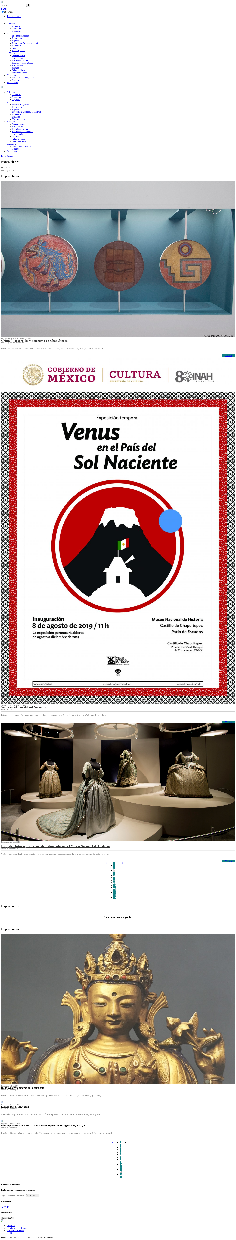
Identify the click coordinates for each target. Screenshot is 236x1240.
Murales (15, 68)
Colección (11, 23)
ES (5, 12)
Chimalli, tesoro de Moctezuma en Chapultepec (34, 340)
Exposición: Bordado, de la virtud (26, 43)
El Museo (11, 53)
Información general (20, 36)
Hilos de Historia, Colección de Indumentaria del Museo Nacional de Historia (55, 846)
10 (114, 885)
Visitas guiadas (18, 50)
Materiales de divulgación (23, 77)
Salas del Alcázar (19, 73)
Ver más (228, 355)
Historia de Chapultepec (22, 63)
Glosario (15, 80)
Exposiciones (17, 38)
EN (11, 12)
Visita (9, 33)
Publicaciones (12, 82)
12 (114, 890)
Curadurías (16, 26)
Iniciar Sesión (15, 16)
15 (114, 897)
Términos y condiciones (17, 1228)
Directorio (11, 1225)
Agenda (15, 41)
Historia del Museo (20, 60)
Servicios (16, 48)
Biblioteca (16, 45)
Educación (11, 75)
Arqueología (17, 65)
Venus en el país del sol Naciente (23, 707)
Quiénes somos (18, 55)
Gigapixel (16, 31)
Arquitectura (17, 58)
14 (114, 895)
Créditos (10, 1233)
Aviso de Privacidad (15, 1230)
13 (114, 892)
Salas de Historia (19, 70)
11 (114, 887)
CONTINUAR (32, 1196)
